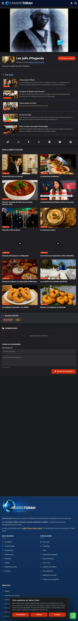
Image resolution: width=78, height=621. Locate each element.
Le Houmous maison (48, 230)
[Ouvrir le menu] (2, 3)
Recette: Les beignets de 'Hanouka (53, 307)
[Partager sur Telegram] (49, 142)
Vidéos (7, 563)
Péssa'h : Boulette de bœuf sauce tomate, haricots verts (17, 203)
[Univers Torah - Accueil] (19, 3)
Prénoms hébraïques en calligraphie (15, 256)
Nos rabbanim (48, 571)
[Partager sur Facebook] (28, 142)
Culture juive (9, 554)
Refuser (39, 614)
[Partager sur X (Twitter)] (39, 142)
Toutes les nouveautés (51, 579)
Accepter (57, 614)
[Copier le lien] (7, 142)
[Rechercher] (75, 3)
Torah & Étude (10, 546)
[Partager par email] (60, 142)
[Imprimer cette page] (71, 142)
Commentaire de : (7, 348)
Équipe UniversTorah (36, 62)
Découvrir (46, 542)
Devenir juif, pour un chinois (12, 176)
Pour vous (46, 563)
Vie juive (7, 571)
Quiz (44, 550)
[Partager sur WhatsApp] (18, 142)
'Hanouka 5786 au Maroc (11, 230)
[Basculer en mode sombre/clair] (71, 3)
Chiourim (8, 559)
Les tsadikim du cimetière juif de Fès (53, 281)
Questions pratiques (50, 554)
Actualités (8, 542)
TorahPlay (46, 546)
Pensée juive (9, 550)
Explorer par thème (50, 567)
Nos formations (48, 559)
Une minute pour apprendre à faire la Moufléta (57, 256)
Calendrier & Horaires (12, 595)
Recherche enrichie (49, 575)
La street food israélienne (49, 176)
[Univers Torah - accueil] (39, 506)
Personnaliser (20, 614)
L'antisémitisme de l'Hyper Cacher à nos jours (57, 202)
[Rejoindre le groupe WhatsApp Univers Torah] (73, 616)
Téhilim (7, 591)
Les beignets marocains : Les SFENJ (15, 307)
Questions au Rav (11, 567)
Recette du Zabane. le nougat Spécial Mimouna (19, 281)
